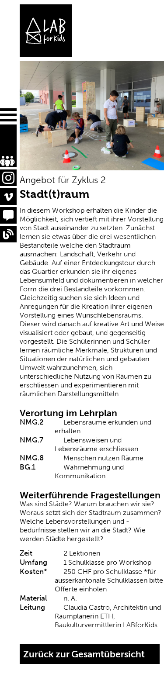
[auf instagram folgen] (8, 177)
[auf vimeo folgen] (8, 196)
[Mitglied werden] (3, 144)
